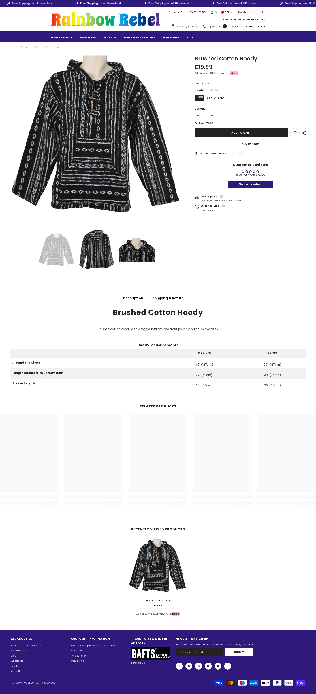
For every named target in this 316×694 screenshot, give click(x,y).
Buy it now (250, 144)
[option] (97, 137)
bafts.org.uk (138, 662)
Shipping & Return (168, 298)
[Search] (250, 12)
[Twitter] (227, 666)
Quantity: (200, 109)
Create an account (254, 26)
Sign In (235, 26)
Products (26, 47)
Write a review (250, 184)
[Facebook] (179, 666)
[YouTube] (218, 666)
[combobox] (247, 12)
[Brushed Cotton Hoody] (158, 566)
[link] (295, 132)
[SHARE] (303, 133)
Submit (238, 652)
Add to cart (241, 133)
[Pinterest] (198, 666)
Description (133, 298)
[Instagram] (188, 666)
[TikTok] (208, 666)
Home (13, 47)
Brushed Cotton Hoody (158, 600)
